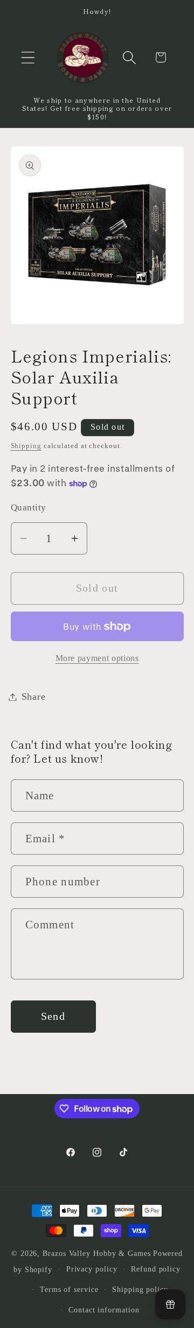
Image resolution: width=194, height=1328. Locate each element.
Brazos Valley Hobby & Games (97, 1253)
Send (53, 1016)
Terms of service (69, 1289)
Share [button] (34, 696)
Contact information (103, 1309)
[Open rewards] (170, 1304)
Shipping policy (140, 1289)
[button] (27, 57)
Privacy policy (91, 1269)
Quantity (28, 507)
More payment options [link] (97, 658)
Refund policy (156, 1269)
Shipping (26, 446)
